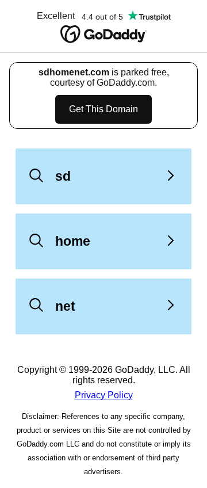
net (65, 306)
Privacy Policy (104, 395)
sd (63, 176)
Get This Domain (103, 109)
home (72, 241)
